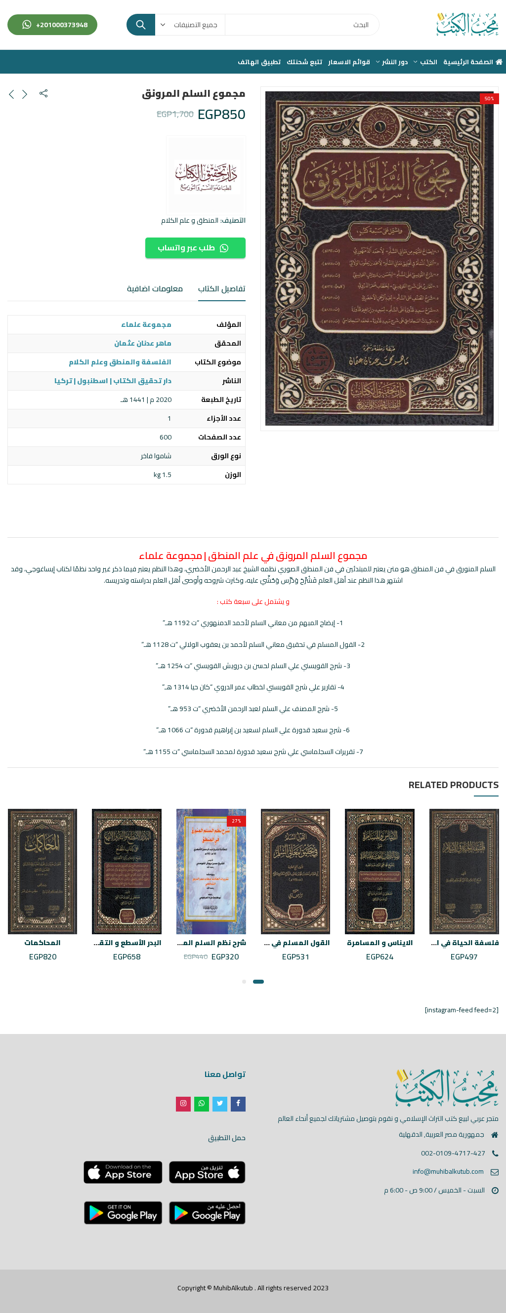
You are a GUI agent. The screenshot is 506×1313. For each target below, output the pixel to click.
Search (140, 25)
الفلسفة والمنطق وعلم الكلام (120, 362)
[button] (258, 981)
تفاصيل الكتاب (222, 288)
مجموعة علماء (146, 324)
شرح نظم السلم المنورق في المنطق (186, 942)
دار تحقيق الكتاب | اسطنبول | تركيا (112, 380)
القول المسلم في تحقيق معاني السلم (265, 942)
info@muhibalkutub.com (448, 1171)
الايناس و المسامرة (380, 942)
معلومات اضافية (155, 288)
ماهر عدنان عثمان (142, 343)
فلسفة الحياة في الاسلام (457, 942)
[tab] (222, 289)
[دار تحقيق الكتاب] (206, 175)
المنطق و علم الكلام (189, 220)
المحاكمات (42, 942)
